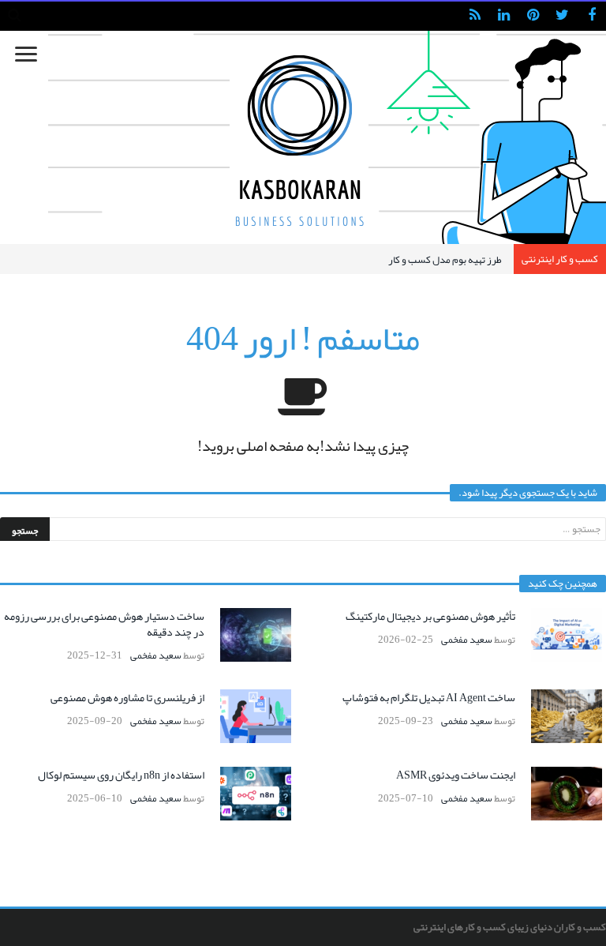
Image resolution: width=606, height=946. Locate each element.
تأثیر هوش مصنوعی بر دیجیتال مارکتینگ (430, 616)
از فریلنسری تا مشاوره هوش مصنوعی (127, 697)
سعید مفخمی (466, 639)
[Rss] (474, 16)
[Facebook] (591, 16)
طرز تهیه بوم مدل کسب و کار (445, 260)
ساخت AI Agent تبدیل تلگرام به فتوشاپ (428, 697)
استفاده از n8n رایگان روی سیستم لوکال (121, 775)
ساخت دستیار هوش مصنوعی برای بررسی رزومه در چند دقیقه (104, 624)
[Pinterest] (533, 16)
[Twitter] (562, 16)
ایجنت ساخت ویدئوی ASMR (455, 775)
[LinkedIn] (503, 16)
